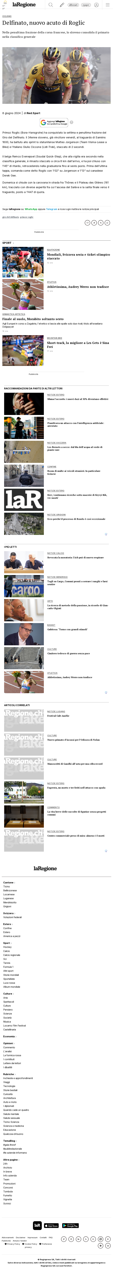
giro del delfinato (10, 217)
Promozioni (9, 1183)
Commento (9, 1047)
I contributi (8, 1059)
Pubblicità (6, 1241)
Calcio (6, 951)
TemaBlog (9, 1140)
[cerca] (50, 5)
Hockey (7, 946)
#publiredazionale (12, 1148)
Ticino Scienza (11, 1121)
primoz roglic (26, 217)
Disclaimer (20, 1237)
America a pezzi (11, 936)
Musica (7, 1021)
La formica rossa (12, 1055)
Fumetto (7, 1195)
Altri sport (8, 970)
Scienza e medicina (13, 1125)
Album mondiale (11, 986)
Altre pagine (10, 1159)
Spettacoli (8, 1001)
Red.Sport (33, 113)
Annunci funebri (20, 1241)
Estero (7, 924)
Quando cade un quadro (16, 1109)
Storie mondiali (11, 974)
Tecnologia (9, 1086)
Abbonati (73, 5)
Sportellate (9, 978)
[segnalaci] (62, 5)
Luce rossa (9, 982)
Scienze (7, 1013)
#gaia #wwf (9, 1144)
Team (6, 1179)
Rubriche (8, 1074)
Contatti (43, 1237)
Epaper (86, 5)
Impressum (33, 1237)
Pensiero (8, 1009)
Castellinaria (9, 1029)
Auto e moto (10, 1102)
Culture (8, 993)
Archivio (7, 1167)
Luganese (8, 898)
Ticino (6, 886)
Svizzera (8, 913)
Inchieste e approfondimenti (18, 1078)
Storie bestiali (10, 1090)
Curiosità (8, 1094)
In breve (7, 1171)
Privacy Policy (13, 1244)
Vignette (7, 1199)
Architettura (9, 1098)
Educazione (9, 1129)
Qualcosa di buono (13, 1133)
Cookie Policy (30, 1244)
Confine (7, 928)
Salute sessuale (11, 1118)
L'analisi (7, 1051)
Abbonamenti (8, 1237)
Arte (5, 997)
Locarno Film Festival (14, 1025)
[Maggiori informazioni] (71, 122)
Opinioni (8, 1043)
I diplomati (8, 1106)
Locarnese (9, 894)
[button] (64, 1239)
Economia (9, 1036)
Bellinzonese (10, 890)
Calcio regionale (11, 955)
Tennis (6, 962)
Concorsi (8, 1187)
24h (5, 1163)
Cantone (8, 882)
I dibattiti (7, 1067)
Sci (5, 958)
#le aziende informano (15, 1152)
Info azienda (10, 1175)
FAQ (51, 1237)
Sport (6, 943)
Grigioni (7, 906)
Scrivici (7, 1203)
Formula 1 (8, 966)
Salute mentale (11, 1114)
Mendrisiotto (9, 902)
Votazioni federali (12, 917)
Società (7, 1017)
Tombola (8, 1191)
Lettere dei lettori (12, 1063)
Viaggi (6, 1082)
